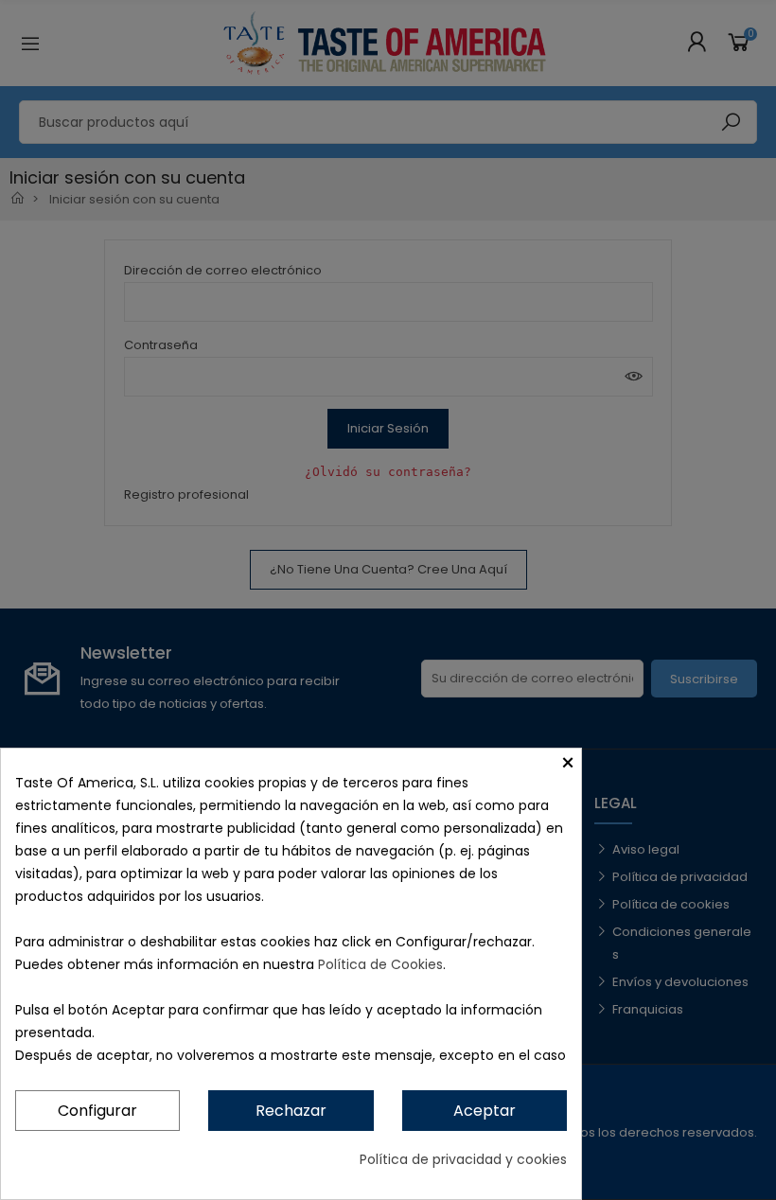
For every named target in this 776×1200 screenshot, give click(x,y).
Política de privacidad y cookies (463, 1159)
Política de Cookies (380, 964)
